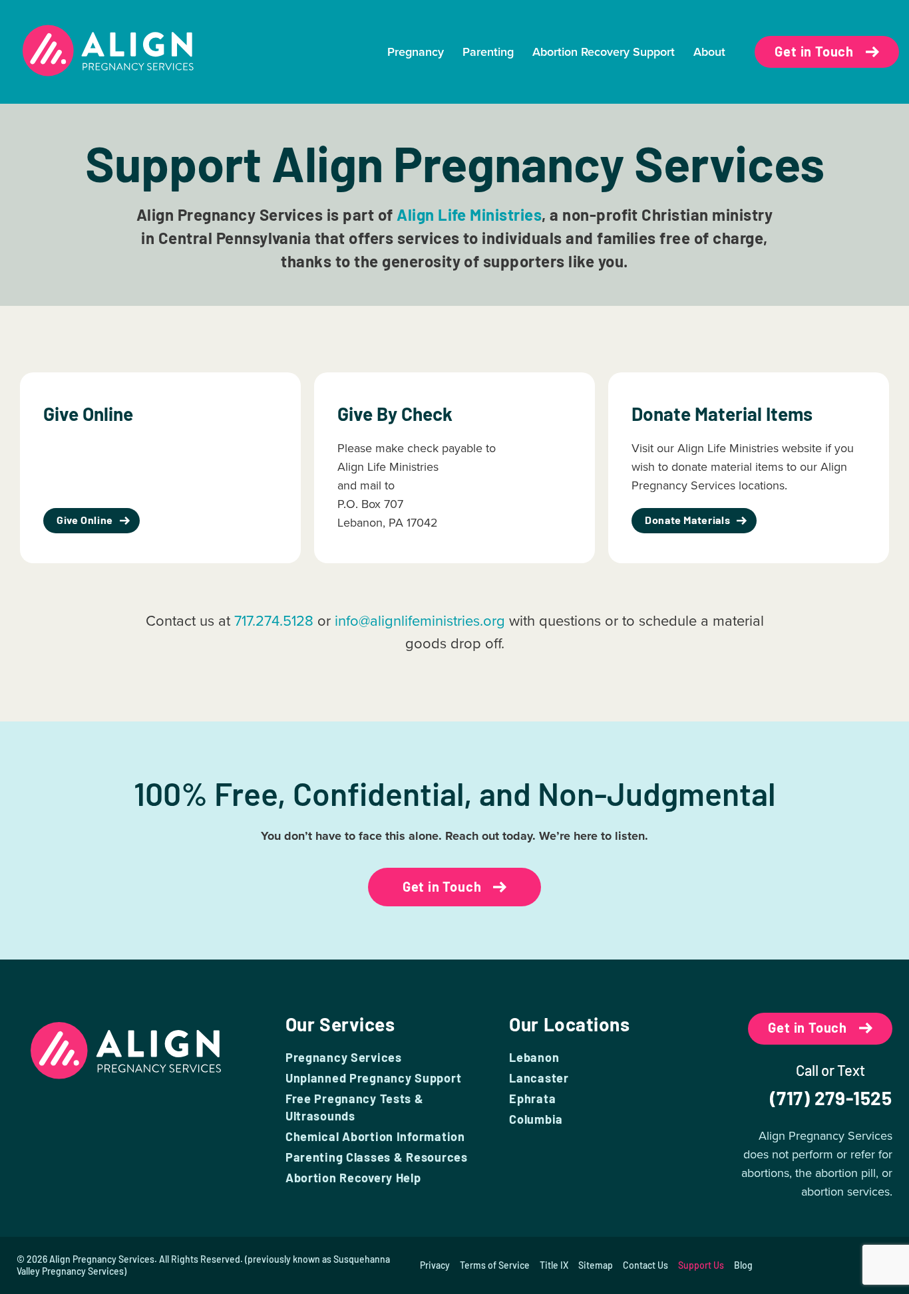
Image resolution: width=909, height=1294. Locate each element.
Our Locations (569, 1024)
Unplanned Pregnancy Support (373, 1078)
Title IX (554, 1265)
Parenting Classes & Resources (376, 1157)
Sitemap (595, 1265)
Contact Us (645, 1265)
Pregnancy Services (343, 1057)
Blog (743, 1265)
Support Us (701, 1265)
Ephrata (532, 1098)
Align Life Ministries (469, 214)
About (709, 52)
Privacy (435, 1265)
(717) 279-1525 (831, 1098)
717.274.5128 (273, 621)
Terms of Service (495, 1265)
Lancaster (538, 1078)
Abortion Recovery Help (353, 1177)
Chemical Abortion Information (375, 1136)
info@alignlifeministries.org (420, 621)
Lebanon (534, 1057)
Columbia (536, 1119)
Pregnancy (415, 52)
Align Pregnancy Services (101, 1259)
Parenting (488, 52)
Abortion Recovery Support (603, 52)
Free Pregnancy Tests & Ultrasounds (354, 1107)
